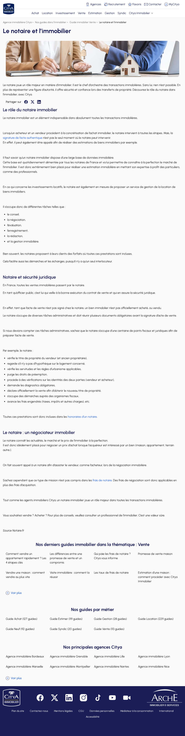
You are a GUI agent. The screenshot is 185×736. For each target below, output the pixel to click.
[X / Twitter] (32, 102)
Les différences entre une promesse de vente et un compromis (66, 558)
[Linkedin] (39, 102)
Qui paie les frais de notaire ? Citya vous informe (112, 556)
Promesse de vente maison (155, 554)
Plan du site (18, 711)
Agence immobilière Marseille (24, 666)
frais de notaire (102, 480)
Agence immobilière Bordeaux (25, 656)
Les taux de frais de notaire (111, 572)
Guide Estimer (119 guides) (66, 619)
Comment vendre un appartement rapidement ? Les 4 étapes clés (26, 558)
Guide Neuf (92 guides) (20, 629)
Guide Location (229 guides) (155, 619)
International (166, 711)
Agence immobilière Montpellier (70, 666)
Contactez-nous (39, 711)
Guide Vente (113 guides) (109, 629)
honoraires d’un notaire (82, 416)
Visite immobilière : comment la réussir (69, 575)
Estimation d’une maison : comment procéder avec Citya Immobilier (157, 577)
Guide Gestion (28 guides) (110, 619)
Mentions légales (63, 711)
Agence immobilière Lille (109, 656)
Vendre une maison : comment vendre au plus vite (25, 575)
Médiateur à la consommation (136, 711)
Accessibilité (92, 716)
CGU (81, 711)
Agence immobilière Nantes (111, 666)
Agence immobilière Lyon (154, 656)
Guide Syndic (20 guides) (66, 629)
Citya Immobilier (139, 13)
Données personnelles (102, 711)
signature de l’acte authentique (22, 137)
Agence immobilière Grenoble (69, 656)
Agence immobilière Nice (153, 666)
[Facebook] (26, 102)
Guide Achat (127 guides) (21, 619)
